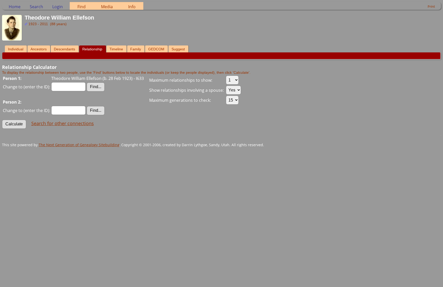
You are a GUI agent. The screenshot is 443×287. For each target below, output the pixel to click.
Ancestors (39, 49)
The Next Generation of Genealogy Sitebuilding (79, 144)
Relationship (92, 49)
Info (132, 7)
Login (57, 7)
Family (135, 49)
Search (36, 7)
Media (107, 7)
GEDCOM (156, 49)
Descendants (64, 49)
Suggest (178, 49)
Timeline (116, 49)
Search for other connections (62, 123)
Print (431, 6)
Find (81, 7)
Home (15, 7)
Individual (15, 49)
